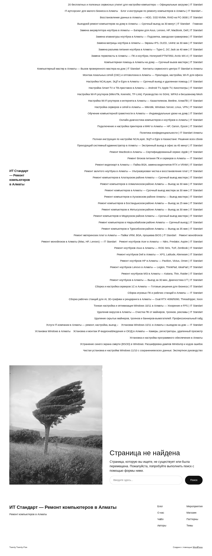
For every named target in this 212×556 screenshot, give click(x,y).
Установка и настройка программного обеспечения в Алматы (166, 337)
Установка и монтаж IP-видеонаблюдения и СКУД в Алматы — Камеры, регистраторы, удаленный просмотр (138, 331)
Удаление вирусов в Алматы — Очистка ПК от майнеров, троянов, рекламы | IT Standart (150, 312)
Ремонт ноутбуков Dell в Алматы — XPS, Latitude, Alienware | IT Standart (160, 254)
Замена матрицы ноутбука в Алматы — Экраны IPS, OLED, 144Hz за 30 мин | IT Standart (150, 43)
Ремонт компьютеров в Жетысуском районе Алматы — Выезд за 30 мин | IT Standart (152, 209)
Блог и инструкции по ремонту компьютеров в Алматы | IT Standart (160, 11)
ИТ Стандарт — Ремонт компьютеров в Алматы (63, 507)
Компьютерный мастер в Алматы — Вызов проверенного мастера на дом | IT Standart (88, 68)
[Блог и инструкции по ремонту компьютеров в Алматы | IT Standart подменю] (202, 11)
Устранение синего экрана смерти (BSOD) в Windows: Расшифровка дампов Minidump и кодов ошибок (141, 344)
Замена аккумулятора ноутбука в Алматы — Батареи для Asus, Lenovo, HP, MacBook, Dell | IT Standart (141, 30)
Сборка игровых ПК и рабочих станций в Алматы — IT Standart (165, 292)
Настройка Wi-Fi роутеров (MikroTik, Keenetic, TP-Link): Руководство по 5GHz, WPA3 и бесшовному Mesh (140, 94)
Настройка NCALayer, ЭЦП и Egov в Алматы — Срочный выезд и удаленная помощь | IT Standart (144, 81)
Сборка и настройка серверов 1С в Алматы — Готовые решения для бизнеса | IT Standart (149, 286)
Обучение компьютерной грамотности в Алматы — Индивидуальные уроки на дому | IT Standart (145, 113)
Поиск (193, 480)
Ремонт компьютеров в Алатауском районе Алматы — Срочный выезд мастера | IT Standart (148, 177)
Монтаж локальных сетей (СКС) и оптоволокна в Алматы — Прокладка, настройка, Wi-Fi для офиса (143, 75)
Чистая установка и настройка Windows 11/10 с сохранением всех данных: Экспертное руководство (143, 350)
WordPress (198, 547)
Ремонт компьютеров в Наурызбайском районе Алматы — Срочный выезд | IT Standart (151, 222)
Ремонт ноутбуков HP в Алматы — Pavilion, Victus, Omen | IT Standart (161, 260)
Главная (198, 23)
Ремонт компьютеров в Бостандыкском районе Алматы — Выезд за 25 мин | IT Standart (150, 203)
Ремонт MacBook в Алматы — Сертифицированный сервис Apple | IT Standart (156, 152)
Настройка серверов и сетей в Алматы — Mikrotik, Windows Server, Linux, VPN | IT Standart (149, 107)
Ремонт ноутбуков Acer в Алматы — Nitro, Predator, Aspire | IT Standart (161, 241)
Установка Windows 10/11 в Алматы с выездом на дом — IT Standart (162, 324)
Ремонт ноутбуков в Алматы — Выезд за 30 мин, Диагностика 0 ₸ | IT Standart (156, 280)
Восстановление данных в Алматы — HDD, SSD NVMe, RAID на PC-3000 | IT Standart (151, 17)
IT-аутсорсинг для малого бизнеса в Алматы (91, 11)
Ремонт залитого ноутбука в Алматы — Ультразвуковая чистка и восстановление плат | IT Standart (143, 171)
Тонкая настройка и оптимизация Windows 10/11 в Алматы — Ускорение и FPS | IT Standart (148, 305)
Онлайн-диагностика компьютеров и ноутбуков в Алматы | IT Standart (161, 120)
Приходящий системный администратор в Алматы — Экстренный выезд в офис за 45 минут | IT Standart (140, 145)
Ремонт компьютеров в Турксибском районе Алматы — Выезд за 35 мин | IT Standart (152, 228)
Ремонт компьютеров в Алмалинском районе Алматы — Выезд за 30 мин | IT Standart (151, 184)
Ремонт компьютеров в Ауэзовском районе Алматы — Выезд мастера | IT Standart (153, 196)
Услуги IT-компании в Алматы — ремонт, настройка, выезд (81, 324)
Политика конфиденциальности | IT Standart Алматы (171, 132)
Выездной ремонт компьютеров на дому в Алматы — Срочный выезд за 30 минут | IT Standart (133, 23)
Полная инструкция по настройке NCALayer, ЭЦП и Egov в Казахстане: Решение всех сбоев (148, 139)
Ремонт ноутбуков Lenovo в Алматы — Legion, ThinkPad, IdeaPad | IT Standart (156, 267)
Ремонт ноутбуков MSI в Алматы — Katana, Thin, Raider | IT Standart (162, 273)
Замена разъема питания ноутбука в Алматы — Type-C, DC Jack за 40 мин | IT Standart (151, 49)
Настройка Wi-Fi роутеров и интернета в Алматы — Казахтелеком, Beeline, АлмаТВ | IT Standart (145, 100)
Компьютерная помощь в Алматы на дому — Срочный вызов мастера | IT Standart (153, 62)
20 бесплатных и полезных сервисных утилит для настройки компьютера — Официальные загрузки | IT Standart (135, 4)
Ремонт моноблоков (191, 235)
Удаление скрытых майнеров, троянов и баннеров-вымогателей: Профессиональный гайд (148, 318)
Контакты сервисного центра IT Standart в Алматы (173, 68)
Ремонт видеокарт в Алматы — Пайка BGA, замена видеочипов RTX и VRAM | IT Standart (149, 164)
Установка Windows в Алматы (52, 331)
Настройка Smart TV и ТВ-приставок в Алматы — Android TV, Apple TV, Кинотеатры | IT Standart (146, 87)
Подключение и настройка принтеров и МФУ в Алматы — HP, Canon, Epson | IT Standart (150, 126)
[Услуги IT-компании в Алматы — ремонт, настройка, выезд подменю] (117, 325)
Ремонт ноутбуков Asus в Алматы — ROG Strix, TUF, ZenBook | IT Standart (158, 248)
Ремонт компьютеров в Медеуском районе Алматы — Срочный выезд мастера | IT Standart (148, 215)
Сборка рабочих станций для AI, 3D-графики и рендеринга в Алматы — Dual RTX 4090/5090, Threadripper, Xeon (136, 299)
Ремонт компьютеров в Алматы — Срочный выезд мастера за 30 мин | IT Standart (154, 190)
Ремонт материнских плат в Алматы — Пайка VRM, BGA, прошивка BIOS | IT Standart (125, 235)
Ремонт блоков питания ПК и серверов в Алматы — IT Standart (165, 158)
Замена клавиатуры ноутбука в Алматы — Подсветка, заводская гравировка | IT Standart (149, 36)
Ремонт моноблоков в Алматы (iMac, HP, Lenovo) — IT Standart (78, 241)
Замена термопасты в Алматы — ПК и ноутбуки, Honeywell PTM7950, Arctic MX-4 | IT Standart (147, 55)
